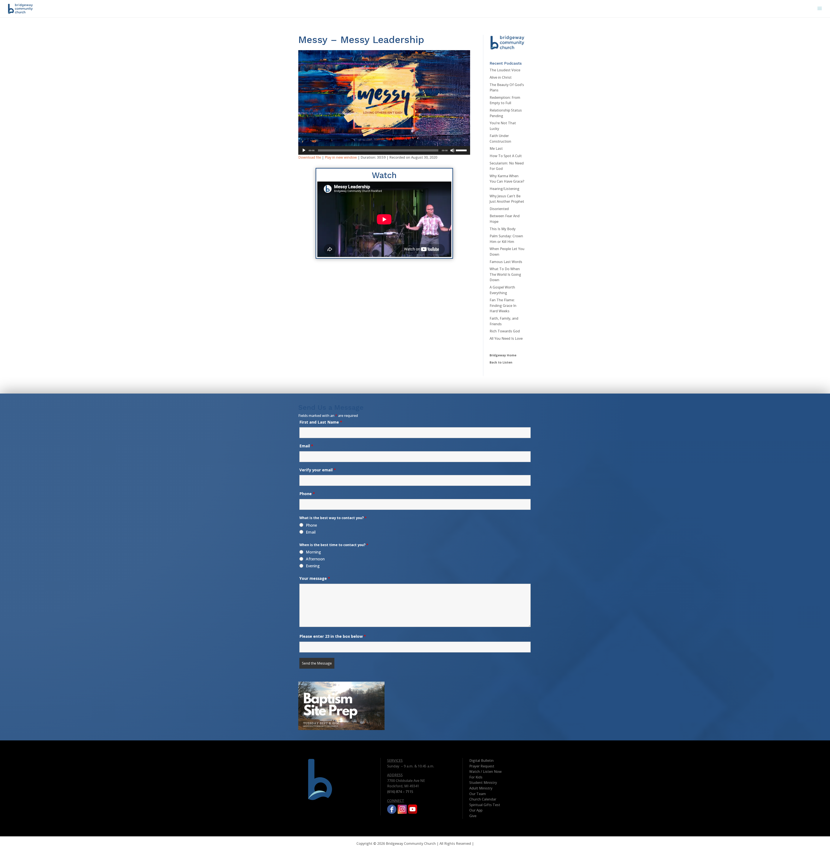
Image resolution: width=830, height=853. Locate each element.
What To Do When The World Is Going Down (505, 274)
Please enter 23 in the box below (332, 636)
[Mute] (452, 150)
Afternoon (315, 559)
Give (472, 815)
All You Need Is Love (506, 338)
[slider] (462, 150)
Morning (313, 552)
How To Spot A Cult (506, 155)
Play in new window (341, 157)
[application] (384, 150)
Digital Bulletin (481, 760)
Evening (313, 566)
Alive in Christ (501, 77)
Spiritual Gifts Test (484, 804)
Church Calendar (482, 799)
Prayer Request (481, 766)
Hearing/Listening (504, 188)
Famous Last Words (506, 261)
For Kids (475, 777)
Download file (309, 157)
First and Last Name (320, 422)
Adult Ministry (480, 788)
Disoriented (499, 208)
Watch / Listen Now (485, 771)
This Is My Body (503, 228)
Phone (307, 493)
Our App (475, 810)
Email (306, 445)
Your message (314, 578)
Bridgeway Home (503, 355)
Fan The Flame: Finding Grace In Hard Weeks (503, 305)
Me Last (496, 148)
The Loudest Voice (505, 70)
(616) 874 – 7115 (400, 791)
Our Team (477, 793)
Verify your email (317, 469)
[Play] (304, 150)
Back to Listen (501, 362)
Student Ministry (483, 782)
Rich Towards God (505, 331)
